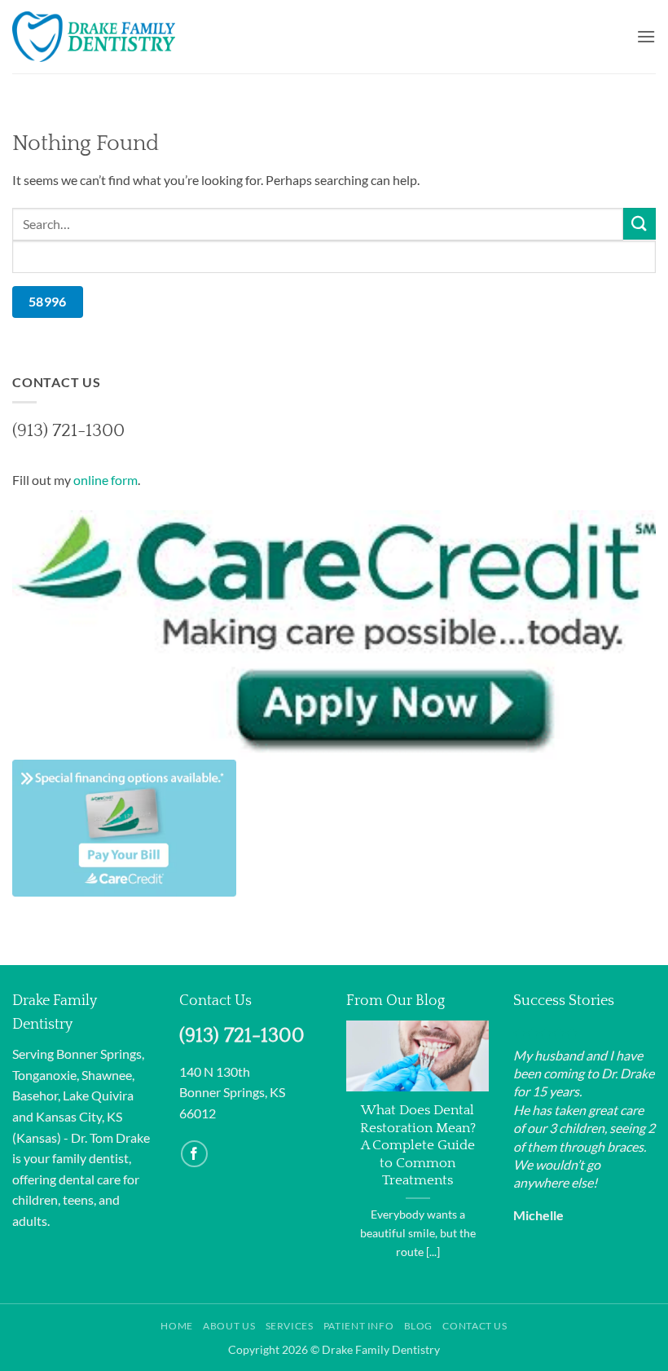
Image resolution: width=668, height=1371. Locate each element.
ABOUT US (229, 1326)
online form (105, 479)
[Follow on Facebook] (194, 1153)
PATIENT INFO (358, 1326)
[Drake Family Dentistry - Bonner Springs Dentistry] (93, 36)
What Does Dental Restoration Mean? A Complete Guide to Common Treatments (418, 1145)
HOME (176, 1326)
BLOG (418, 1326)
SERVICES (290, 1326)
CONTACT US (474, 1326)
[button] (646, 36)
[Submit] (639, 224)
